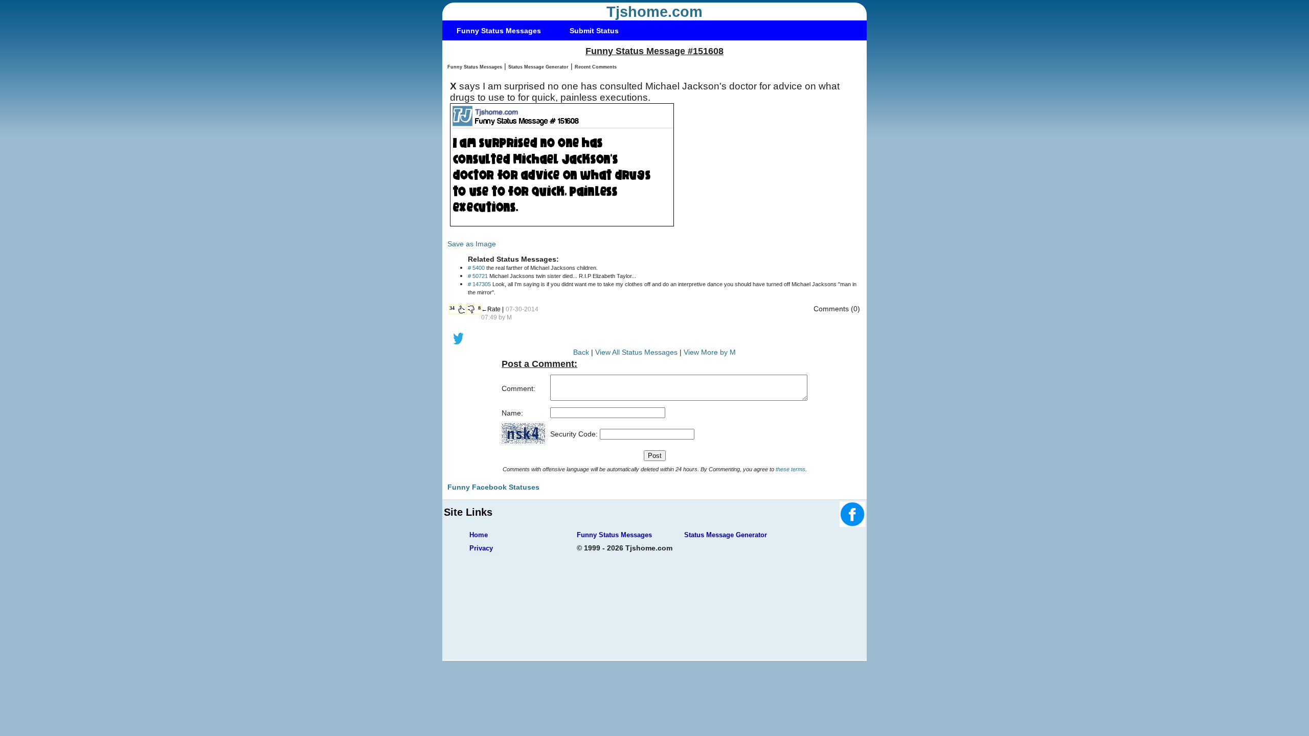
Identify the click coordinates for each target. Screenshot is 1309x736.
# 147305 (479, 284)
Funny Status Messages (499, 31)
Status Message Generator (538, 67)
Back (581, 352)
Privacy (481, 548)
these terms (790, 469)
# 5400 (476, 268)
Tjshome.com (654, 12)
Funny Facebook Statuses (493, 487)
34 (452, 308)
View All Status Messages (636, 352)
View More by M (710, 352)
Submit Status (594, 31)
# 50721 (478, 276)
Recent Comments (596, 67)
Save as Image (471, 244)
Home (478, 535)
